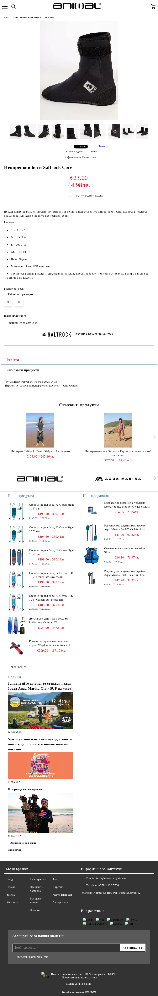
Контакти (12, 902)
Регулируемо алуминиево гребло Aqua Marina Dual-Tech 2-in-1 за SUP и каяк (124, 527)
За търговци (60, 902)
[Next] (154, 437)
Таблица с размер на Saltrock (93, 333)
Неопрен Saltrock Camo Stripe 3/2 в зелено (40, 451)
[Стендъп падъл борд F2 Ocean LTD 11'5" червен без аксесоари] (16, 580)
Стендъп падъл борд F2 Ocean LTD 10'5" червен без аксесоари (51, 597)
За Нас (11, 894)
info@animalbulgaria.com (111, 878)
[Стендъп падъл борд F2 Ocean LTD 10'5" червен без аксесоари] (16, 602)
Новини (35, 910)
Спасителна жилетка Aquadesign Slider (124, 550)
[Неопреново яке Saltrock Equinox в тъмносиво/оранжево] (118, 430)
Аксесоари (49, 17)
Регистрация (37, 879)
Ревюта (13, 360)
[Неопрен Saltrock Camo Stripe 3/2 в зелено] (40, 430)
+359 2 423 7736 (108, 885)
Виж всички (15, 850)
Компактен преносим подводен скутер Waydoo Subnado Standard (49, 643)
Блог (56, 879)
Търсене (58, 887)
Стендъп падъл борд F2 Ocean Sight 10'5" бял (51, 529)
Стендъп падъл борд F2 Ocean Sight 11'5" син (51, 552)
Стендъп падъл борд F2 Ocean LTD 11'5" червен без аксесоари (51, 575)
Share (82, 146)
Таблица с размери (20, 294)
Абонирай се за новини (23, 843)
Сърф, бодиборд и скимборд (27, 17)
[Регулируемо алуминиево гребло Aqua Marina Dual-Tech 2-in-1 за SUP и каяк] (91, 532)
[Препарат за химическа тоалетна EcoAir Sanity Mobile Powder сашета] (91, 509)
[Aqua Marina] (118, 479)
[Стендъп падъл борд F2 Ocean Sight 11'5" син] (16, 557)
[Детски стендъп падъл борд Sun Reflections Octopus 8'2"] (16, 625)
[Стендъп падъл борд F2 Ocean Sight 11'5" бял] (16, 511)
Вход (10, 879)
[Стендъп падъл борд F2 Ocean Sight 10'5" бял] (16, 534)
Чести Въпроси (62, 894)
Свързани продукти (23, 370)
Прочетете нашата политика (79, 977)
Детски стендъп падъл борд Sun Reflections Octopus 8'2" (49, 620)
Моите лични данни (79, 983)
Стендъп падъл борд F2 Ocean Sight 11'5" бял (51, 506)
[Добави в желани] (148, 316)
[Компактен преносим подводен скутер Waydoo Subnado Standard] (16, 648)
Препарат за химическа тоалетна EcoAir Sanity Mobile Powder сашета (127, 504)
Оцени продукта (74, 151)
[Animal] (40, 479)
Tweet (102, 146)
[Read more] (40, 711)
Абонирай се (18, 666)
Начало (6, 17)
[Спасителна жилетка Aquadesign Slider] (91, 555)
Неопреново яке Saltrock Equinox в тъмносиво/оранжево (118, 453)
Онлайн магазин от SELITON (79, 992)
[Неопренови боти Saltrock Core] (79, 118)
